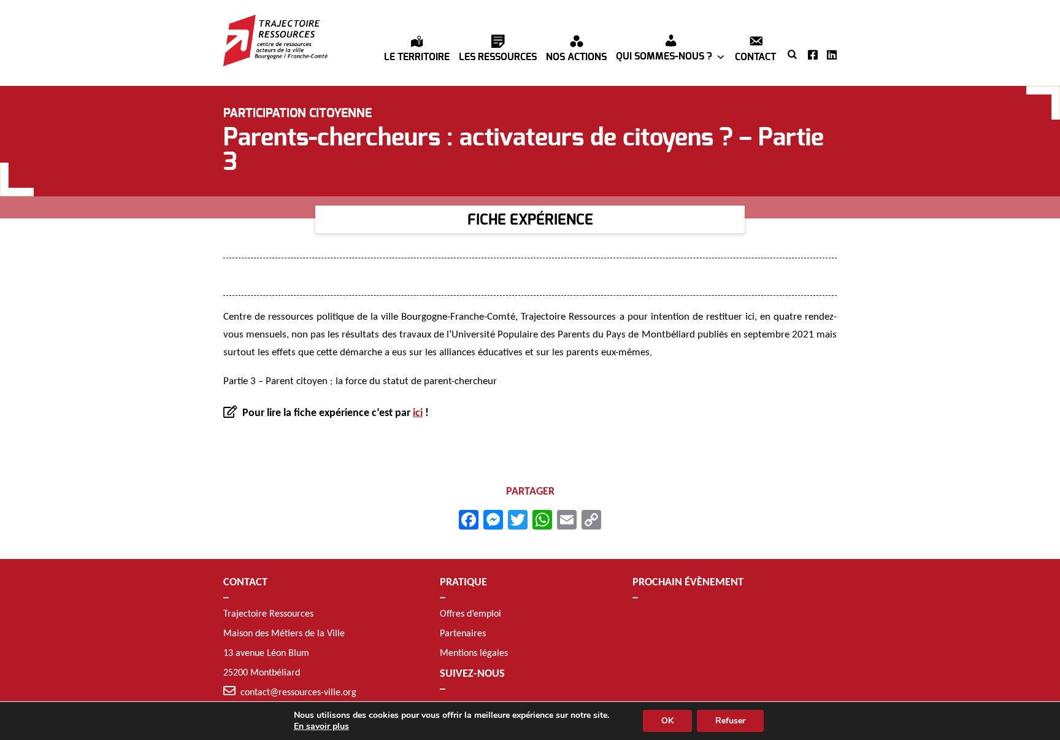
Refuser (730, 721)
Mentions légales (474, 653)
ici (418, 413)
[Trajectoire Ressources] (275, 40)
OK (667, 721)
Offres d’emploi (470, 614)
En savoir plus (321, 726)
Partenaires (463, 634)
